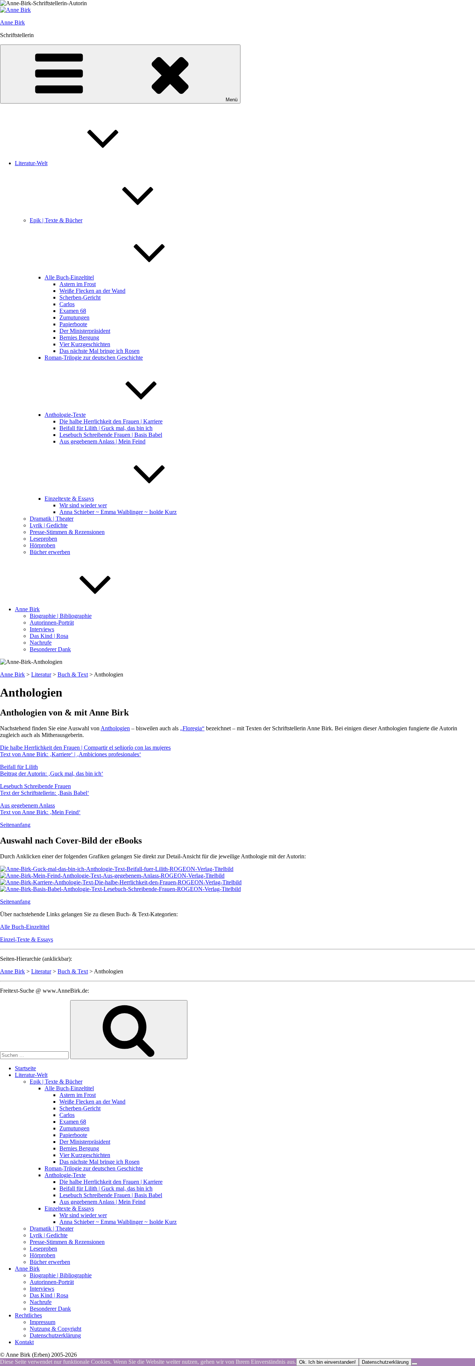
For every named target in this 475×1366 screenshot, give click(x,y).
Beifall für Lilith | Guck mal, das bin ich (106, 428)
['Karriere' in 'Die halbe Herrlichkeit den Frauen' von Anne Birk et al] (121, 882)
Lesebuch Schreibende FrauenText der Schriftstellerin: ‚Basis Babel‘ (44, 789)
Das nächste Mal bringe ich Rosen (99, 351)
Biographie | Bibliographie (61, 616)
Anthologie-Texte (65, 415)
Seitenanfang (15, 825)
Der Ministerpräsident (84, 331)
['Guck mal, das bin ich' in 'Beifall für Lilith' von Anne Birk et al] (116, 869)
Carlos (67, 304)
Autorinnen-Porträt (52, 622)
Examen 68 (72, 311)
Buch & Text (73, 674)
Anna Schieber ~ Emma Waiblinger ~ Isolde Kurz (118, 512)
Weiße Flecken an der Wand (92, 291)
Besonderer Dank (50, 649)
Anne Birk (12, 22)
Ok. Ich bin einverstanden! (327, 1362)
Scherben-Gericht (80, 297)
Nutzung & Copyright (55, 1329)
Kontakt (24, 1342)
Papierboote (73, 324)
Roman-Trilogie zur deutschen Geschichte (94, 357)
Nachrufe (41, 642)
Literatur (41, 674)
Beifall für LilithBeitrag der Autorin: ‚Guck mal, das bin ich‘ (51, 770)
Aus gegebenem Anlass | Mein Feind (102, 441)
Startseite (25, 1068)
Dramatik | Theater (51, 518)
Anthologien (115, 728)
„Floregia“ (192, 728)
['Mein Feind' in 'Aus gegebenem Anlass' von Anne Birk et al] (112, 875)
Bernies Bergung (79, 337)
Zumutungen (74, 317)
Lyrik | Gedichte (49, 525)
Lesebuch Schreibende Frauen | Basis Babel (110, 435)
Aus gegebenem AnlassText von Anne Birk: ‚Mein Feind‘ (40, 808)
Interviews (42, 629)
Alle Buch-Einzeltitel (69, 277)
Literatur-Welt (31, 163)
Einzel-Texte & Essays (26, 939)
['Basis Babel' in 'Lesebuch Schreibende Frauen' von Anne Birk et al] (120, 889)
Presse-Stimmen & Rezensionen (67, 532)
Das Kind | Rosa (49, 636)
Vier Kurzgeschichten (84, 344)
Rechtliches (28, 1315)
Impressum (42, 1322)
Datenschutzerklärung (55, 1335)
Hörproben (42, 545)
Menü (232, 99)
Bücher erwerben (50, 552)
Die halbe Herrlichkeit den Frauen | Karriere (111, 421)
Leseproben (43, 538)
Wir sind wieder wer (83, 505)
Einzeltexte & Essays (69, 498)
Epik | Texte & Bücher (56, 220)
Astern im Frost (77, 284)
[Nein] (414, 1364)
